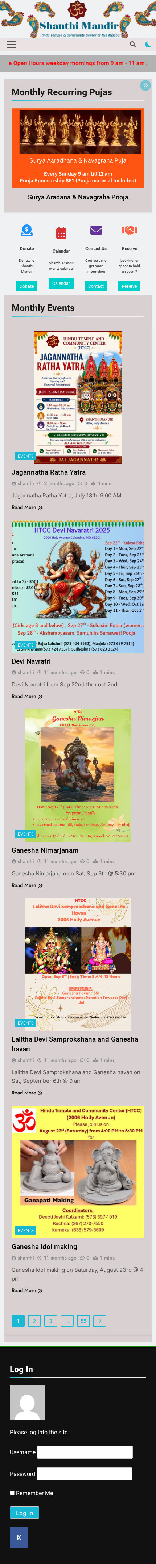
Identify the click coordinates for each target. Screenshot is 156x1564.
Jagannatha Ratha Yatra (49, 472)
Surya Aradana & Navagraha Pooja (78, 197)
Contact (96, 286)
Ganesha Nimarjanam (45, 850)
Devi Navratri (31, 661)
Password (22, 1474)
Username (23, 1452)
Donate (27, 286)
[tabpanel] (78, 156)
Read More (24, 507)
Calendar (61, 283)
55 (83, 1321)
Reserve (129, 286)
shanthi (26, 483)
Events (26, 456)
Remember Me (34, 1493)
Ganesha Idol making (44, 1247)
